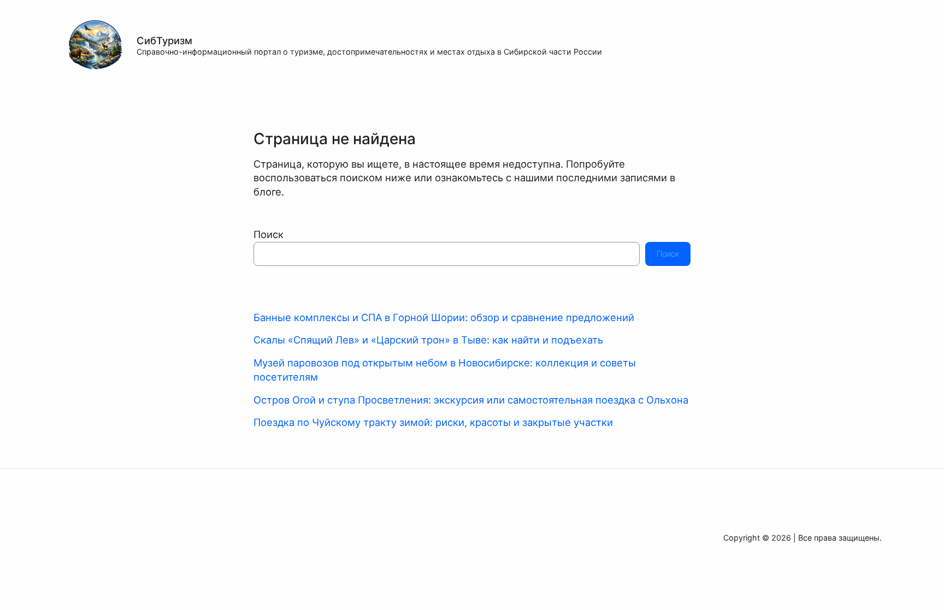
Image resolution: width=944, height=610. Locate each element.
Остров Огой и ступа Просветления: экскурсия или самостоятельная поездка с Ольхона (470, 400)
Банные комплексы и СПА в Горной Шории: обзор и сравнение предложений (443, 317)
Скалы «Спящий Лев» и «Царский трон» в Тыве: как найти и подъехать (428, 340)
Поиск (268, 234)
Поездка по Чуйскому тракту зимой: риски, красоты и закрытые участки (433, 422)
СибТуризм (164, 40)
